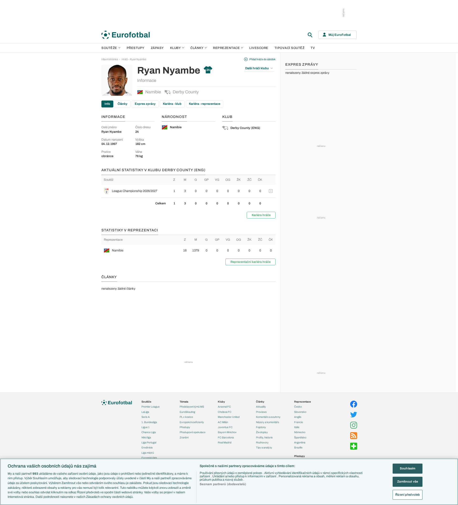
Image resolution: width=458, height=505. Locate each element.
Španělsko (300, 437)
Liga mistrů (147, 452)
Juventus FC (225, 427)
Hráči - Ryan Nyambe (134, 59)
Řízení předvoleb (407, 494)
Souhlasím (407, 468)
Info (107, 104)
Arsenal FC (224, 406)
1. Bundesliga (149, 422)
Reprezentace (226, 48)
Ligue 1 (145, 427)
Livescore (258, 48)
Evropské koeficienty (192, 422)
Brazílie (298, 447)
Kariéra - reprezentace (204, 104)
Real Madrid (224, 442)
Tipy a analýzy (264, 447)
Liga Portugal (148, 442)
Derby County (186, 92)
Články (122, 104)
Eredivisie (147, 447)
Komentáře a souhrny (268, 416)
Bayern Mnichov (227, 432)
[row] (188, 191)
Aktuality (261, 406)
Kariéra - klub (172, 104)
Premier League (150, 406)
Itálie (296, 427)
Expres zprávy (145, 104)
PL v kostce (186, 416)
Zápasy (157, 48)
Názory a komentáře (267, 422)
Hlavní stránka (109, 59)
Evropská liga (149, 457)
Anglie (297, 416)
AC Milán (223, 422)
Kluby (175, 48)
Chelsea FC (224, 411)
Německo (299, 432)
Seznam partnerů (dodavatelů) (223, 484)
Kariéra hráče (261, 215)
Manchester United (228, 416)
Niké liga (146, 437)
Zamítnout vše (407, 481)
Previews (261, 411)
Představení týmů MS (192, 406)
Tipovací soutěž (290, 48)
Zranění (184, 437)
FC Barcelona (226, 437)
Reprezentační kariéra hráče (250, 262)
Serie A (145, 416)
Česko (298, 406)
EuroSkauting (187, 411)
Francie (298, 422)
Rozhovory (262, 442)
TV (313, 48)
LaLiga (145, 411)
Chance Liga (148, 432)
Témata (184, 401)
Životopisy (262, 432)
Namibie (153, 92)
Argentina (299, 442)
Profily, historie (264, 437)
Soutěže (109, 48)
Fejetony (261, 427)
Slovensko (300, 411)
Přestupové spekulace (192, 432)
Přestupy (136, 48)
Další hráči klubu (257, 68)
